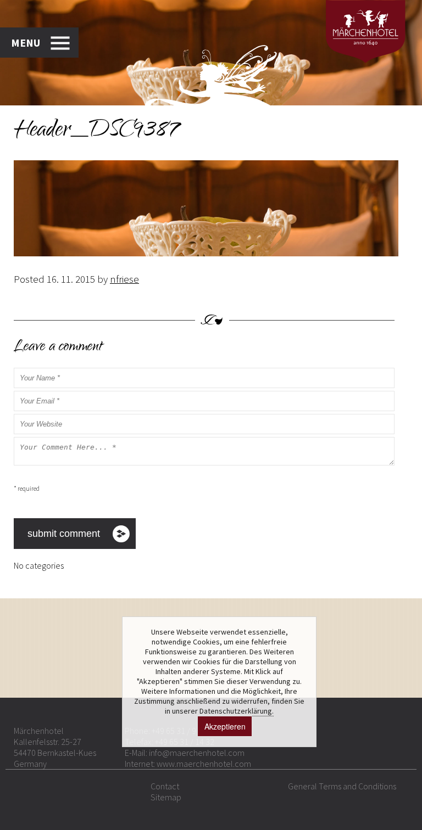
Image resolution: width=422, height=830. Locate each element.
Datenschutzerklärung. (236, 711)
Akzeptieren (225, 726)
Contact (165, 786)
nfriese (124, 278)
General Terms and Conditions (342, 786)
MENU (25, 42)
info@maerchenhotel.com (197, 752)
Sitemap (166, 797)
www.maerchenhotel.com (204, 763)
